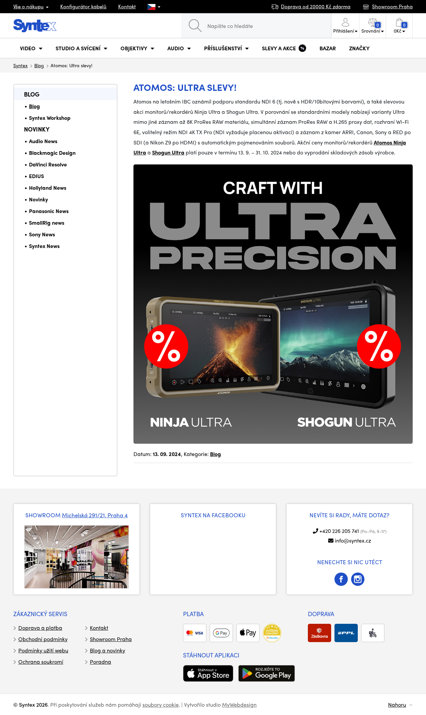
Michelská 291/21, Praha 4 (95, 515)
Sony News (42, 234)
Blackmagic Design (52, 152)
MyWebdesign (239, 704)
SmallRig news (46, 222)
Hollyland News (47, 187)
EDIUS (36, 176)
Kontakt (127, 6)
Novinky (37, 129)
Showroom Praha (111, 639)
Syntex (20, 65)
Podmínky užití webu (43, 650)
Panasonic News (49, 211)
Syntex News (44, 246)
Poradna (100, 661)
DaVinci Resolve (48, 164)
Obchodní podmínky (43, 639)
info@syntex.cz (353, 540)
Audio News (43, 141)
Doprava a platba (40, 627)
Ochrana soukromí (40, 661)
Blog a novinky (107, 650)
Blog (39, 65)
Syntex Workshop (50, 117)
